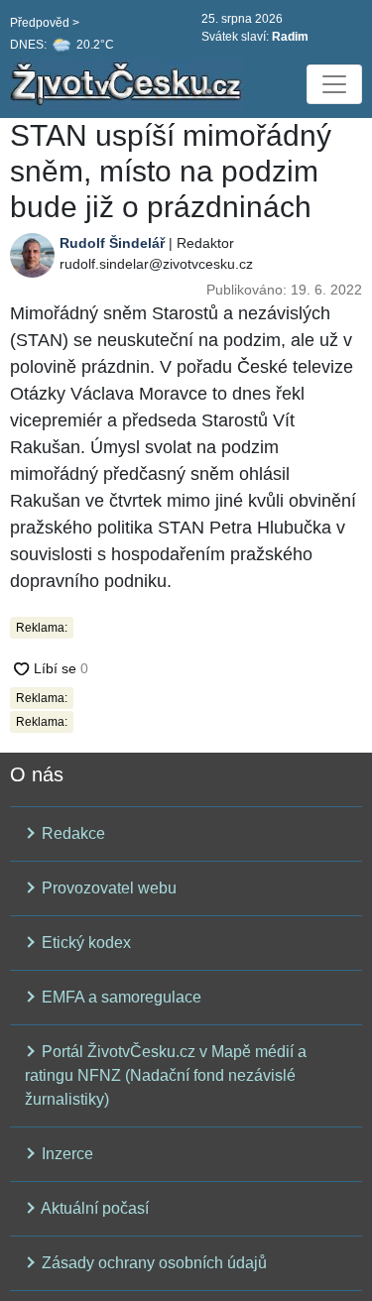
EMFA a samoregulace (119, 997)
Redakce (71, 833)
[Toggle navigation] (334, 84)
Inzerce (65, 1153)
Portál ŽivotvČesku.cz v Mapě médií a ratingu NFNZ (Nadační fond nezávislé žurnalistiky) (166, 1075)
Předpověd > (44, 23)
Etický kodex (84, 942)
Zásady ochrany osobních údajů (152, 1262)
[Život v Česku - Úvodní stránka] (129, 84)
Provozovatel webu (107, 888)
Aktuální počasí (93, 1208)
